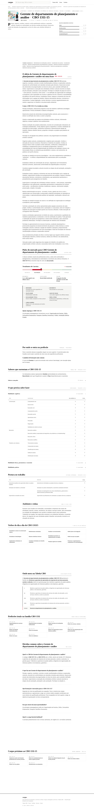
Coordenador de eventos (57, 62)
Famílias (65, 2)
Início (9, 6)
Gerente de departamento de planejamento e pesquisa (40, 64)
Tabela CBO (55, 2)
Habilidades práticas (45, 467)
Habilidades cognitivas (45, 393)
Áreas (60, 2)
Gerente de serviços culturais (29, 67)
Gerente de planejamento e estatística (59, 66)
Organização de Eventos (56, 313)
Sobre (41, 803)
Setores (37, 803)
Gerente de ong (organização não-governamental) (38, 66)
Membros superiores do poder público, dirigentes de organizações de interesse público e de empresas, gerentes (37, 6)
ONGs (65, 313)
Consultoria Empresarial (29, 315)
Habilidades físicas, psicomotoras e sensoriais (45, 462)
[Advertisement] (47, 49)
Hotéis (56, 315)
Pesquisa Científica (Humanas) (45, 315)
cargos (10, 2)
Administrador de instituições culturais (42, 62)
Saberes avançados (45, 380)
